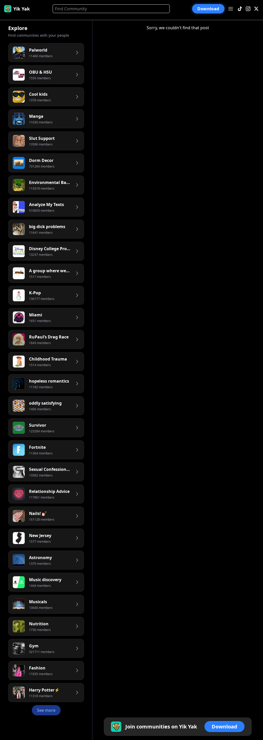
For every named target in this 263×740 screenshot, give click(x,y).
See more (46, 710)
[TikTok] (239, 8)
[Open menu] (230, 8)
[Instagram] (248, 8)
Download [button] (208, 9)
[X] (256, 8)
